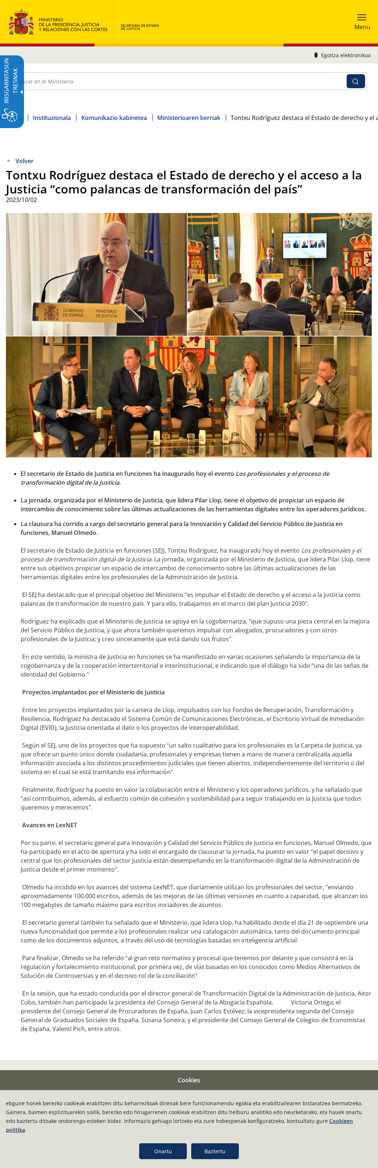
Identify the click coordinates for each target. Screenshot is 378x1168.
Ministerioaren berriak (188, 118)
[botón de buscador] (356, 81)
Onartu (163, 1151)
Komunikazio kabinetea (114, 118)
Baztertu (215, 1151)
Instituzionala (52, 118)
